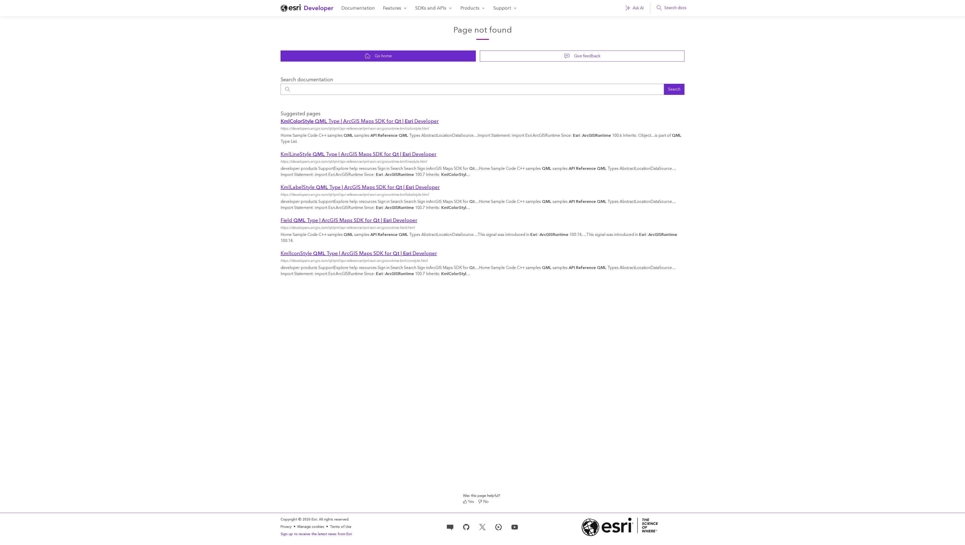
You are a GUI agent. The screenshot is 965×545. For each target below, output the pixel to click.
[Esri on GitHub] (466, 526)
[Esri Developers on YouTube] (515, 526)
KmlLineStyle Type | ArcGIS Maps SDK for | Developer (358, 154)
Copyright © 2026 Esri (299, 519)
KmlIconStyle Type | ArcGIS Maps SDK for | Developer (359, 253)
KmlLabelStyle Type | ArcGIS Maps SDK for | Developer (360, 187)
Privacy (286, 527)
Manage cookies (310, 527)
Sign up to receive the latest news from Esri (316, 534)
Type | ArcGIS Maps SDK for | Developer (360, 121)
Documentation (358, 8)
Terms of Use (340, 527)
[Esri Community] (450, 526)
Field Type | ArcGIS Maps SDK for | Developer (349, 220)
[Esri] (619, 527)
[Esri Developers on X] (482, 526)
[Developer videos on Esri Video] (498, 526)
